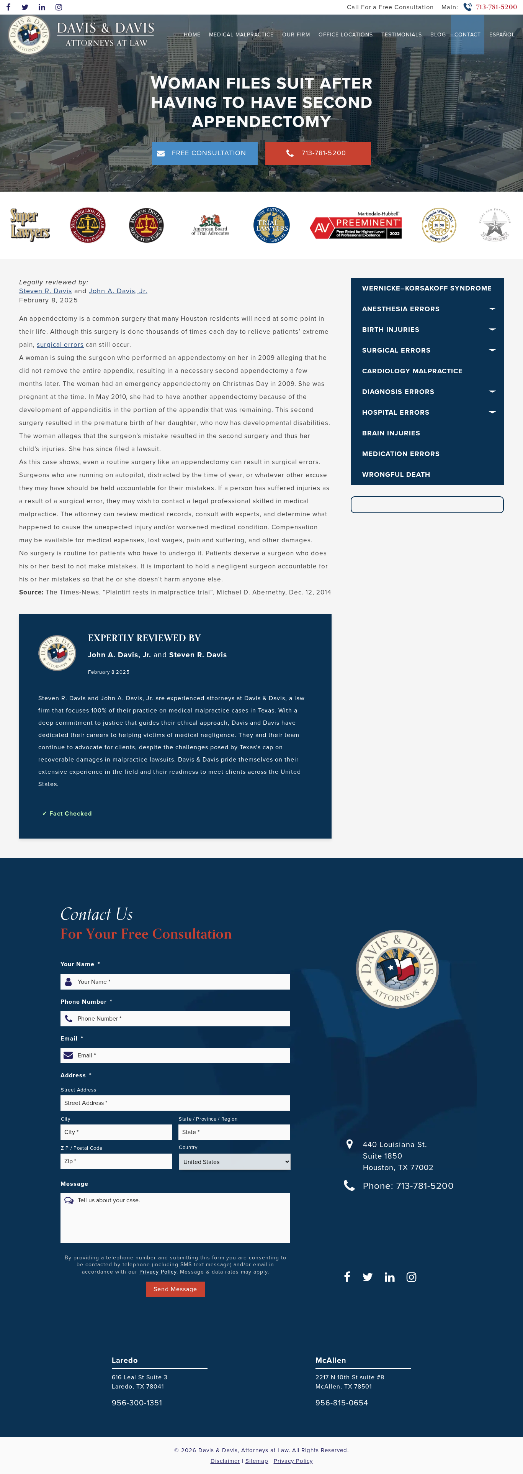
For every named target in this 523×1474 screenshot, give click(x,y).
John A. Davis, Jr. (118, 291)
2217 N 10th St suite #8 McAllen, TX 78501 (349, 1382)
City (65, 1119)
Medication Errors (401, 454)
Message (74, 1184)
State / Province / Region (208, 1119)
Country (188, 1147)
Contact (467, 35)
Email (71, 1038)
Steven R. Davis (45, 291)
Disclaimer (225, 1461)
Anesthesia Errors (401, 309)
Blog (438, 35)
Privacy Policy (158, 1272)
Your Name (80, 964)
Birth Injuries (391, 329)
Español (502, 35)
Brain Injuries (391, 433)
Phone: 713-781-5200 (408, 1186)
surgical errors (60, 345)
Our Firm (296, 35)
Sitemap (256, 1461)
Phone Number (86, 1002)
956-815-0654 (341, 1402)
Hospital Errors (396, 412)
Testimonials (401, 35)
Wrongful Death (396, 474)
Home (192, 35)
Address (76, 1075)
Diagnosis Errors (398, 391)
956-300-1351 (137, 1402)
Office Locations (346, 35)
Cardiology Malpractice (412, 371)
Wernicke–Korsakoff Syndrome (427, 288)
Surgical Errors (396, 350)
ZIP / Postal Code (81, 1148)
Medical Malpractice (241, 35)
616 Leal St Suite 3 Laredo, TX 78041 (140, 1382)
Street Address (78, 1089)
